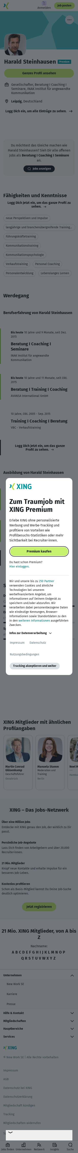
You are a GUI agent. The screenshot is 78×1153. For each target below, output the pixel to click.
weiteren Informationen (34, 620)
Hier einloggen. (19, 566)
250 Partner (46, 581)
